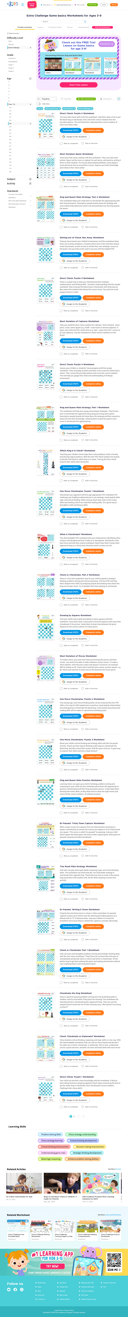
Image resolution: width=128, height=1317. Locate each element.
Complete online (93, 130)
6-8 (10, 159)
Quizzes (70, 27)
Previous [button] (5, 1188)
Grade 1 (11, 65)
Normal (11, 44)
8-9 (10, 172)
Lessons (40, 27)
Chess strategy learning (51, 1140)
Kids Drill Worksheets (102, 27)
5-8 (10, 149)
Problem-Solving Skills (51, 1134)
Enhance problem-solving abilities (83, 1159)
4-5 (10, 127)
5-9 (10, 152)
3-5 (10, 111)
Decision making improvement (90, 1146)
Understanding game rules (53, 1153)
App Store (63, 1283)
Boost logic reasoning (50, 1159)
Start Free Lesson (79, 85)
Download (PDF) (70, 130)
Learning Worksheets (113, 1215)
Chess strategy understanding (82, 1134)
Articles (118, 1169)
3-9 (10, 124)
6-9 (10, 162)
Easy (10, 41)
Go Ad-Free (92, 5)
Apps (39, 1287)
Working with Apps (87, 1287)
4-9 (10, 140)
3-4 (10, 107)
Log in (104, 5)
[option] (25, 1188)
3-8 (10, 120)
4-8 (10, 136)
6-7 (10, 156)
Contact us (41, 1299)
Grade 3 (11, 71)
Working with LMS (87, 1283)
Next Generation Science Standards (16, 205)
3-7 (10, 117)
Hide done (45, 104)
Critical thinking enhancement (54, 1146)
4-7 (10, 133)
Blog (39, 1291)
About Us (41, 1295)
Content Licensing (109, 1283)
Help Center (64, 1295)
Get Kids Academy (87, 1291)
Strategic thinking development (87, 1153)
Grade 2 (11, 68)
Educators (46, 5)
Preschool (12, 58)
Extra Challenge (13, 48)
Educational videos (55, 27)
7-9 (10, 168)
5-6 (10, 143)
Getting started (65, 1299)
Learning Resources (63, 5)
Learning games (83, 27)
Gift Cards (80, 5)
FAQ (104, 1287)
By (39, 99)
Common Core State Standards (15, 195)
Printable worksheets (25, 27)
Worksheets (42, 1283)
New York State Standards (17, 201)
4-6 (10, 130)
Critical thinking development (83, 1140)
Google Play (64, 1287)
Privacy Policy (69, 1310)
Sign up (114, 5)
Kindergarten (12, 62)
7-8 (10, 165)
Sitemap (62, 1291)
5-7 (10, 146)
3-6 (10, 114)
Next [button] (123, 1188)
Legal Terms (58, 1310)
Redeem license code (88, 1299)
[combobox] (48, 99)
